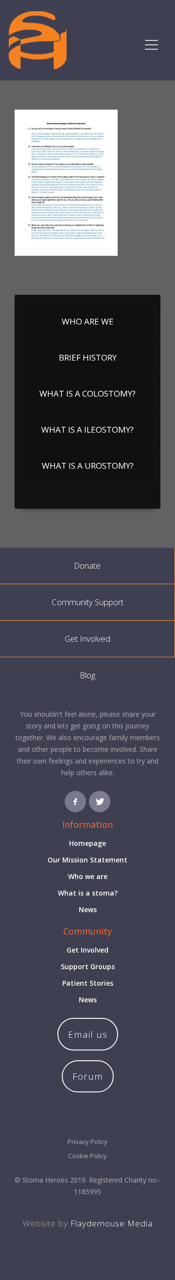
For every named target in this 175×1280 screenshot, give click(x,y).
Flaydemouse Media (111, 1223)
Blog (87, 675)
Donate (87, 565)
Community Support (87, 602)
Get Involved (87, 638)
